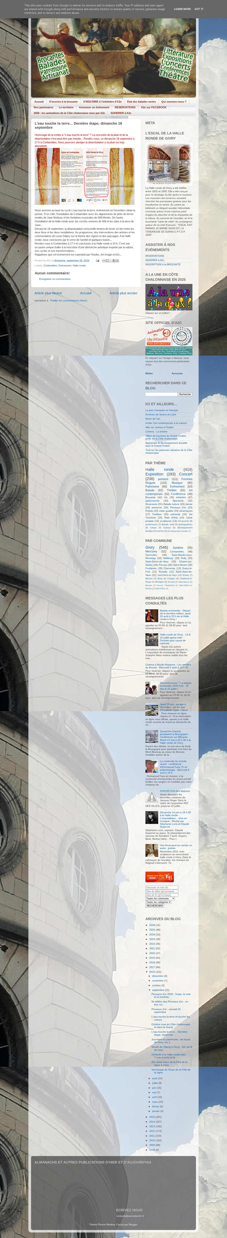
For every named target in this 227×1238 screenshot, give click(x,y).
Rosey (186, 575)
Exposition (154, 474)
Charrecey (169, 568)
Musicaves (151, 504)
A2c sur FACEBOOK (154, 107)
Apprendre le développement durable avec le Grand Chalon (166, 444)
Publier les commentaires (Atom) (68, 300)
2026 (152, 925)
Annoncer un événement (94, 107)
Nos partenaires (43, 107)
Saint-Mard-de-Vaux (167, 575)
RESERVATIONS (125, 107)
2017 (152, 967)
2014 (152, 1121)
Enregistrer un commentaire (55, 279)
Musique (177, 482)
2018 (152, 962)
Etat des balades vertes (141, 101)
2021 (152, 948)
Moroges (159, 582)
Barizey (149, 578)
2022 (152, 944)
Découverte (183, 521)
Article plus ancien (123, 293)
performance (151, 524)
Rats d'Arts (171, 517)
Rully (183, 558)
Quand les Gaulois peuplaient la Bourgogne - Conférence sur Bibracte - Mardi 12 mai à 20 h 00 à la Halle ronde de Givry (175, 737)
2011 (152, 1136)
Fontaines (151, 568)
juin (154, 1088)
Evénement (65, 265)
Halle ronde (79, 265)
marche (160, 531)
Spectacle (178, 500)
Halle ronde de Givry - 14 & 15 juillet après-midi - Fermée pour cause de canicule (175, 639)
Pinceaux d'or (178, 507)
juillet (155, 1083)
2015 (152, 1117)
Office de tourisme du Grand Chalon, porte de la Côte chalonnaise (166, 437)
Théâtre (172, 490)
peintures (157, 507)
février (156, 1106)
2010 (152, 1140)
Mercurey (151, 551)
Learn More (182, 9)
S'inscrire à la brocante (63, 101)
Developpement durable (178, 531)
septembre (158, 990)
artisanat (175, 514)
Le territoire (66, 107)
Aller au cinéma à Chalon (159, 427)
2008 (152, 1150)
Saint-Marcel (183, 582)
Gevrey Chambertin (165, 585)
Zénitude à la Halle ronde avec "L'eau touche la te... (168, 1056)
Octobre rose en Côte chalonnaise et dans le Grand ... (170, 1026)
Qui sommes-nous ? (173, 101)
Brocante (150, 497)
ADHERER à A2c (120, 113)
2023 (152, 939)
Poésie (149, 511)
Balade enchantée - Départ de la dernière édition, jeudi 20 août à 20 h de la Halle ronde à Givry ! (175, 615)
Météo (149, 373)
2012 (152, 1131)
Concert (185, 474)
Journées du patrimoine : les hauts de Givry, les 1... (170, 1041)
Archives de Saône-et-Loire (160, 414)
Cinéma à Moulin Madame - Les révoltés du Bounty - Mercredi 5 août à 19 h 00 (168, 666)
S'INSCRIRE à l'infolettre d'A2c (102, 101)
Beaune (148, 585)
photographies (185, 524)
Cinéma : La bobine (156, 431)
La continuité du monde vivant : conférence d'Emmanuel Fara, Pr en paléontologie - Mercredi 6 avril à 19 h (174, 767)
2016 (152, 972)
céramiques (185, 511)
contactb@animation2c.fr (130, 1216)
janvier (156, 1111)
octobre (156, 985)
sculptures (165, 521)
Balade (149, 490)
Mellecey (168, 558)
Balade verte (168, 524)
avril (154, 1097)
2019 (152, 958)
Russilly (163, 571)
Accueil (39, 101)
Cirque (153, 527)
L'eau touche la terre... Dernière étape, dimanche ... (169, 1033)
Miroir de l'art (152, 418)
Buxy (160, 578)
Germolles (151, 555)
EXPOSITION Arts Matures (175, 791)
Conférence (178, 494)
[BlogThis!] (107, 260)
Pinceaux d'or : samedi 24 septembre (166, 1010)
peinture (163, 479)
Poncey (163, 565)
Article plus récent (48, 293)
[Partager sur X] (110, 260)
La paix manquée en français (161, 410)
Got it (199, 9)
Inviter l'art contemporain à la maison (166, 423)
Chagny (171, 578)
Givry (149, 547)
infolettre (181, 497)
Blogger (133, 1224)
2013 (152, 1126)
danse (189, 504)
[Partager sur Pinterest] (117, 260)
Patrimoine (152, 486)
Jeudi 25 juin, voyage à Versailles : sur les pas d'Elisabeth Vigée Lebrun (174, 707)
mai (154, 1092)
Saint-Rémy (160, 588)
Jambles (178, 547)
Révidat (171, 582)
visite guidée (166, 511)
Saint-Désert (180, 565)
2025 (152, 929)
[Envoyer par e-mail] (104, 260)
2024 (152, 934)
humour (167, 527)
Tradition (157, 514)
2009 (152, 1145)
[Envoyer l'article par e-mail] (97, 260)
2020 (152, 953)
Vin (166, 497)
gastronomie (152, 500)
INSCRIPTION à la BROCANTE (163, 264)
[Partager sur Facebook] (114, 260)
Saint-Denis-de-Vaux (156, 561)
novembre (158, 980)
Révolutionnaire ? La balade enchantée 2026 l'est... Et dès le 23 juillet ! (176, 686)
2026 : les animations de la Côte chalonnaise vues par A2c (69, 113)
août (155, 1078)
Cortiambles (50, 265)
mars (155, 1102)
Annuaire (177, 373)
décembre (158, 976)
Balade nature (171, 504)
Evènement (177, 486)
